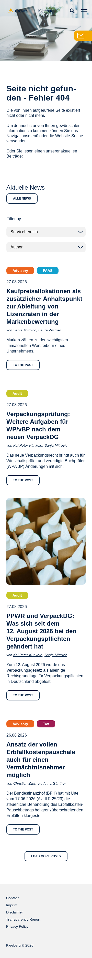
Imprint (11, 905)
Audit (17, 393)
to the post (23, 365)
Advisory (20, 271)
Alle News (22, 198)
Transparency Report (23, 919)
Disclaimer (14, 912)
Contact (12, 898)
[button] (72, 10)
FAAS (47, 271)
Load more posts (46, 856)
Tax (46, 724)
